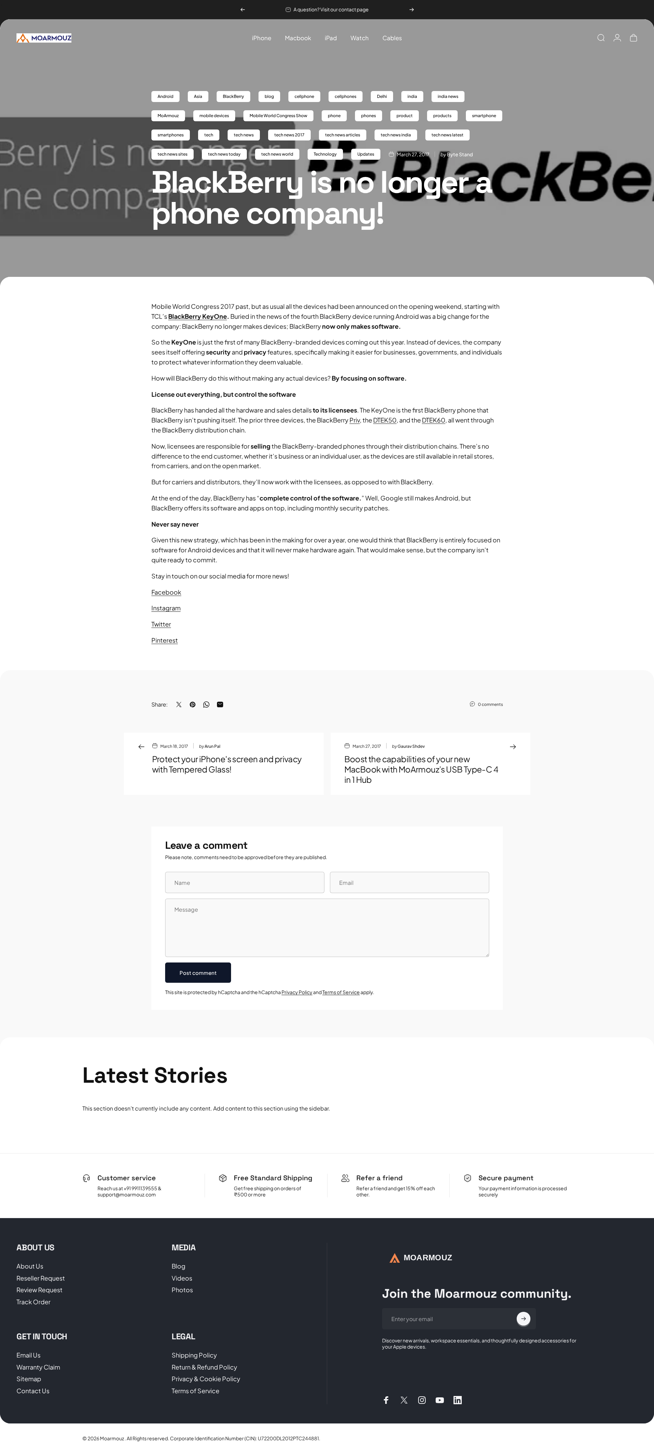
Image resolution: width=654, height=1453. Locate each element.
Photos (182, 1290)
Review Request (39, 1290)
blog (269, 96)
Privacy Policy (297, 992)
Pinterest (164, 640)
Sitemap (28, 1379)
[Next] (411, 9)
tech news (244, 134)
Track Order (33, 1302)
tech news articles (342, 134)
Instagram (166, 608)
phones (368, 115)
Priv (354, 420)
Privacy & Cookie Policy (206, 1379)
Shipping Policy (194, 1355)
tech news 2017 (289, 134)
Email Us (28, 1355)
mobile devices (214, 115)
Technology (325, 154)
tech (208, 134)
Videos (182, 1278)
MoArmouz (168, 115)
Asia (198, 96)
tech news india (396, 134)
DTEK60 (433, 420)
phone (334, 115)
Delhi (382, 96)
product (405, 115)
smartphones (171, 134)
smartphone (484, 115)
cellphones (345, 96)
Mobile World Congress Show (278, 115)
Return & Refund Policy (204, 1367)
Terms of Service (341, 992)
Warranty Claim (38, 1367)
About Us (29, 1266)
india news (448, 96)
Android (165, 96)
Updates (365, 154)
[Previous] (242, 9)
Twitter (161, 624)
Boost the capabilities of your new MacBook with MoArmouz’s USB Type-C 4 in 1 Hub (421, 769)
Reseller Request (40, 1278)
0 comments (490, 704)
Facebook (166, 592)
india (412, 96)
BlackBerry (233, 96)
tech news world (277, 154)
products (442, 115)
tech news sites (172, 154)
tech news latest (447, 134)
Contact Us (32, 1391)
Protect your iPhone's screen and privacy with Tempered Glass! (227, 764)
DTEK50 (385, 420)
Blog (178, 1266)
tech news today (224, 154)
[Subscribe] (523, 1319)
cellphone (304, 96)
